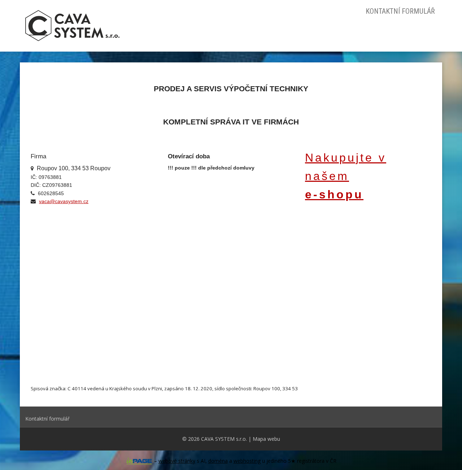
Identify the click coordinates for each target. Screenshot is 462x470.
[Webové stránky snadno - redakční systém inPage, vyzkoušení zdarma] (139, 461)
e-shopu (334, 194)
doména (218, 460)
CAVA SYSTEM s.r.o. (224, 438)
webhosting (247, 460)
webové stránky (176, 460)
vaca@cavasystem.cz (63, 201)
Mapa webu (266, 438)
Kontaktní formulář (400, 11)
